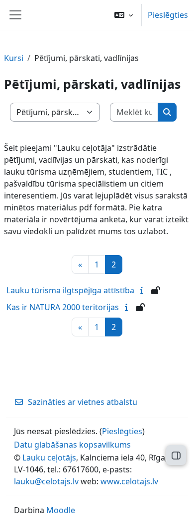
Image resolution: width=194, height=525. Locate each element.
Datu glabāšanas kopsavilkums (72, 444)
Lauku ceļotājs (49, 457)
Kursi (13, 58)
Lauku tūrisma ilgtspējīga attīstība (70, 290)
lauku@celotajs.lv (46, 481)
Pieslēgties (168, 14)
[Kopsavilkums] (144, 290)
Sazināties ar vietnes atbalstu (82, 401)
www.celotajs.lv (129, 481)
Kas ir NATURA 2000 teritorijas (62, 307)
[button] (123, 15)
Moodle (60, 510)
